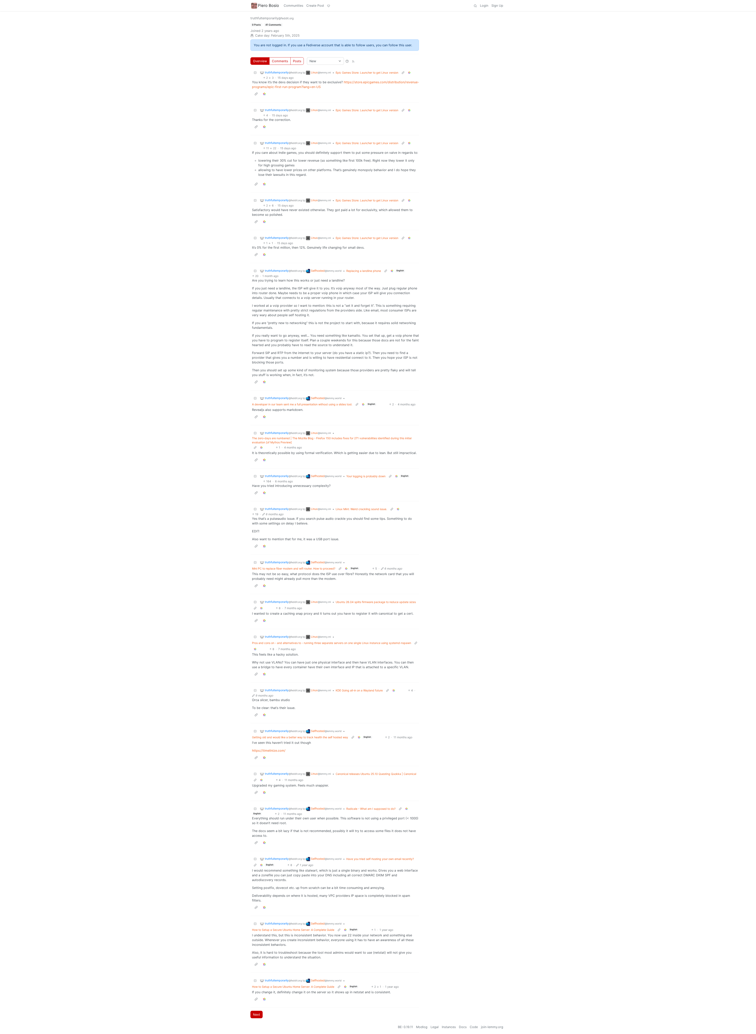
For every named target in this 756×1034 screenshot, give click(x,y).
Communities (293, 5)
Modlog (421, 1027)
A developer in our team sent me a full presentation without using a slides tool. (302, 404)
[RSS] (353, 61)
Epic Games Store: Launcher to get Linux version (367, 72)
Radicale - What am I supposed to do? (371, 808)
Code (474, 1027)
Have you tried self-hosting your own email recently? (380, 859)
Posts (297, 61)
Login (484, 5)
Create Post (315, 5)
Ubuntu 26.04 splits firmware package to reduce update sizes (376, 602)
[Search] (475, 5)
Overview (260, 61)
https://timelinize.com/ (268, 750)
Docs (463, 1027)
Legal (435, 1027)
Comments (280, 61)
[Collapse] (255, 72)
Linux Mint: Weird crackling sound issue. (361, 509)
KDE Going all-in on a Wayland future (359, 690)
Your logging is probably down (365, 476)
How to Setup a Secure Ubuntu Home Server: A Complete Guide (293, 929)
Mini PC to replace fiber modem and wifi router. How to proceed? (293, 568)
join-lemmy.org (492, 1027)
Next (256, 1014)
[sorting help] (347, 61)
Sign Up (497, 5)
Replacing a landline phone (363, 270)
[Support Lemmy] (329, 5)
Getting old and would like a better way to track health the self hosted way (300, 737)
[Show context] (403, 72)
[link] (409, 72)
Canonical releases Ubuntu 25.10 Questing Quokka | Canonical (376, 774)
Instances (449, 1027)
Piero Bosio (268, 5)
